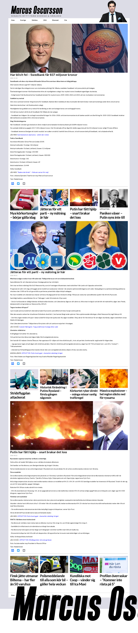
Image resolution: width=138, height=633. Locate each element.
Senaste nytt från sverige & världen (36, 16)
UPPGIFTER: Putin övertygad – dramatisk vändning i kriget (42, 353)
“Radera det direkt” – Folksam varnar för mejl (32, 172)
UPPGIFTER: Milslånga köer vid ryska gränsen (35, 540)
